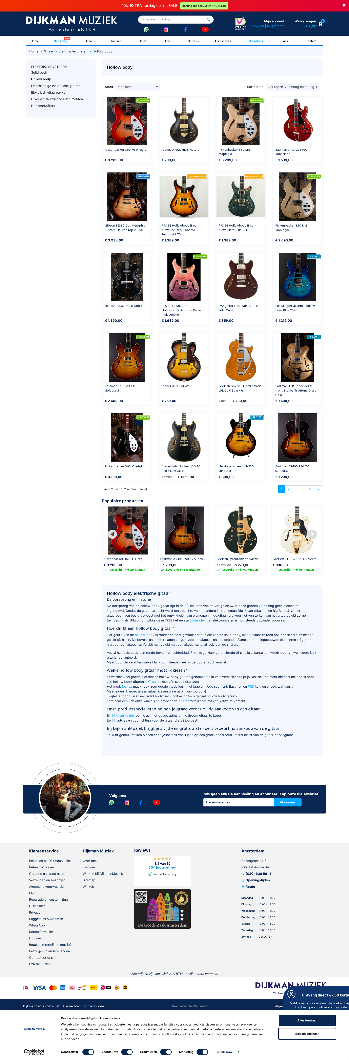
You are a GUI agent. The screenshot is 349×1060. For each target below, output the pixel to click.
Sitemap (89, 880)
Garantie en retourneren (47, 874)
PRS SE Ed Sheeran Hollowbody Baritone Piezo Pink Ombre (181, 310)
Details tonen (224, 1052)
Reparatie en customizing (48, 899)
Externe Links (39, 964)
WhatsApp (37, 925)
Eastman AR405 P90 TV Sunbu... (182, 559)
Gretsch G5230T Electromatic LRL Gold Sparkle (240, 388)
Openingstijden (258, 880)
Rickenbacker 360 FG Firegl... (124, 559)
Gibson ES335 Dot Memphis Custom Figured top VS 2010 (125, 227)
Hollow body (41, 79)
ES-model (197, 620)
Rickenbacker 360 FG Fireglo (125, 149)
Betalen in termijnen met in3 (50, 945)
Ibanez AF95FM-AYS (176, 386)
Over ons (90, 861)
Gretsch (154, 682)
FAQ (32, 893)
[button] (112, 534)
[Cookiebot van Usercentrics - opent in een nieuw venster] (34, 1052)
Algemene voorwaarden (47, 887)
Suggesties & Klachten (46, 919)
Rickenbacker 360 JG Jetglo (124, 466)
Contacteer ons (41, 958)
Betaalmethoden (41, 867)
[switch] (127, 1052)
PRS (251, 686)
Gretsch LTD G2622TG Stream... (295, 559)
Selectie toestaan (307, 1033)
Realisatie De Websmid (189, 1006)
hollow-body (144, 635)
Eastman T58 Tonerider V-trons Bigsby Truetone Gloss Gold (295, 390)
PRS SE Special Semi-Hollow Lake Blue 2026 (295, 308)
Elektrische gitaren (49, 67)
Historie (89, 867)
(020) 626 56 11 (258, 874)
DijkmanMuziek (123, 715)
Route (250, 887)
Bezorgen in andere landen (49, 951)
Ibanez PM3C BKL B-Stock (123, 306)
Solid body (39, 72)
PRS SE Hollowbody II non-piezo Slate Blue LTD (237, 227)
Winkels (89, 887)
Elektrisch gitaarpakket (48, 92)
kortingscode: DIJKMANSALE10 (204, 5)
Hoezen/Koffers (43, 106)
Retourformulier (41, 932)
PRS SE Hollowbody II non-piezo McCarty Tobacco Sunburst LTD (181, 229)
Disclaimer (37, 906)
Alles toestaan (307, 1020)
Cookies (35, 938)
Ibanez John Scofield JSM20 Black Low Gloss (181, 468)
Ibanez (127, 686)
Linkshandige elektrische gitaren (55, 86)
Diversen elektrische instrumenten (57, 99)
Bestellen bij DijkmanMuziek (50, 861)
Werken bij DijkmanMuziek (103, 874)
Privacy (34, 912)
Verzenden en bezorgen (47, 880)
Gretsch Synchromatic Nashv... (238, 559)
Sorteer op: (255, 87)
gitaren (184, 701)
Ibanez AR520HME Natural (181, 149)
